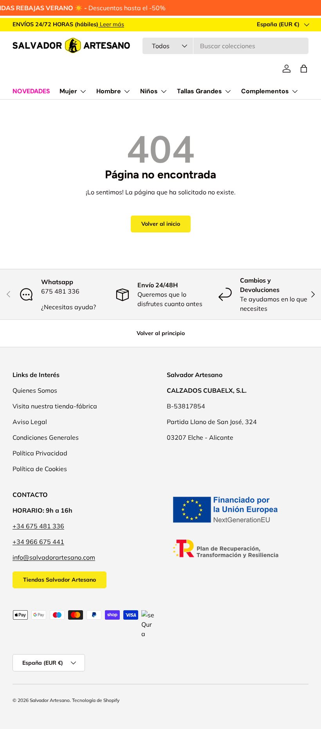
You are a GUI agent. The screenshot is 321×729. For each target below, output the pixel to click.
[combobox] (225, 46)
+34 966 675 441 (38, 542)
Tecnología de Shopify (95, 700)
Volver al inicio (160, 223)
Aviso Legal (30, 422)
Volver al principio (161, 333)
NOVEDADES (31, 91)
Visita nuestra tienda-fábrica (55, 406)
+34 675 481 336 (38, 526)
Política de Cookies (40, 469)
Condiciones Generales (46, 437)
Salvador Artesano (50, 700)
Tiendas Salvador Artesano (59, 579)
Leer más (111, 24)
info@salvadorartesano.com (54, 557)
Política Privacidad (40, 453)
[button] (303, 68)
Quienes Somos (35, 390)
